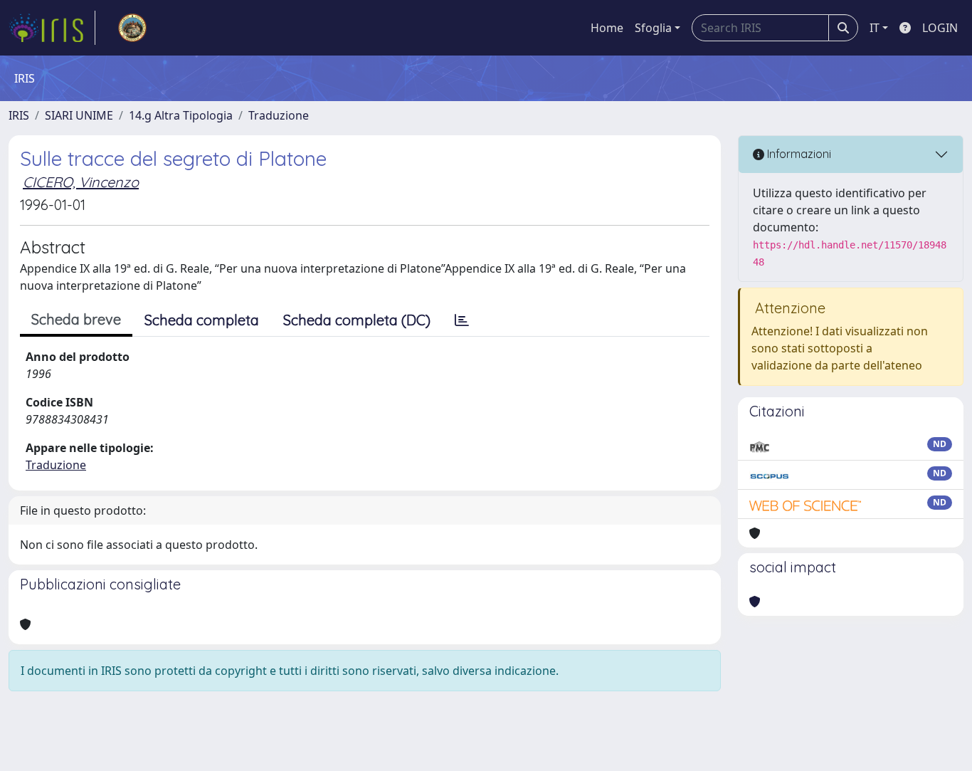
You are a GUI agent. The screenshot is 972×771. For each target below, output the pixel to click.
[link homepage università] (132, 28)
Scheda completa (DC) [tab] (356, 320)
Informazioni (797, 154)
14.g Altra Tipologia (181, 115)
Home (607, 28)
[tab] (462, 320)
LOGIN (940, 28)
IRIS (19, 115)
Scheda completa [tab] (201, 320)
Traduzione (278, 115)
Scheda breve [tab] (76, 319)
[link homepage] (52, 28)
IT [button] (874, 28)
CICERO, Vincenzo (81, 182)
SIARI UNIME (79, 115)
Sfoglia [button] (653, 28)
